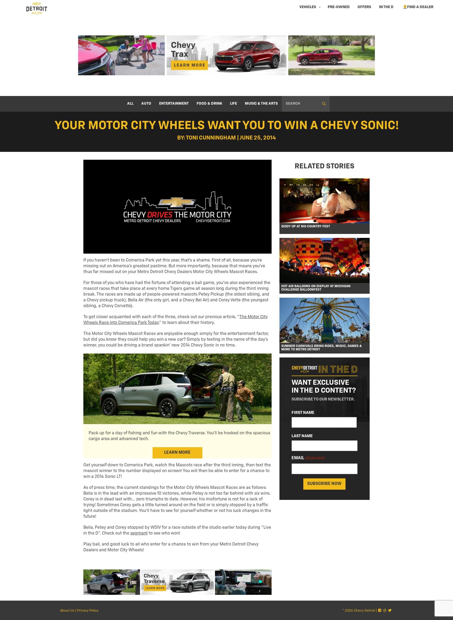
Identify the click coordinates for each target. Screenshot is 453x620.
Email (308, 458)
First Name (303, 413)
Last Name (302, 436)
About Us (67, 610)
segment (139, 533)
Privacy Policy (88, 610)
